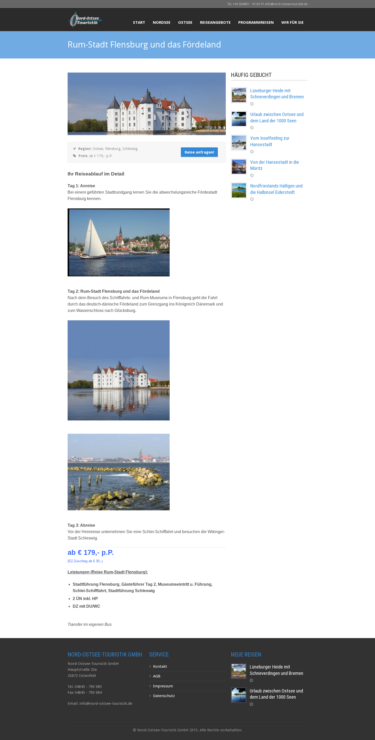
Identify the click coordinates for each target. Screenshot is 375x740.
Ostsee (185, 22)
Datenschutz (164, 696)
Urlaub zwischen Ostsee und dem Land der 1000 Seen (277, 117)
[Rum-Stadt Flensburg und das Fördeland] (147, 134)
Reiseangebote (215, 22)
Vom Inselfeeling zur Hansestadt (270, 141)
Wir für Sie (292, 22)
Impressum (163, 686)
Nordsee (161, 22)
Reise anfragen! (199, 152)
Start (139, 22)
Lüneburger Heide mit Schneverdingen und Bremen (277, 94)
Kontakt (160, 666)
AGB (156, 676)
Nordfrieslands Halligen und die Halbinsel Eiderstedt (276, 189)
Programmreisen (256, 22)
